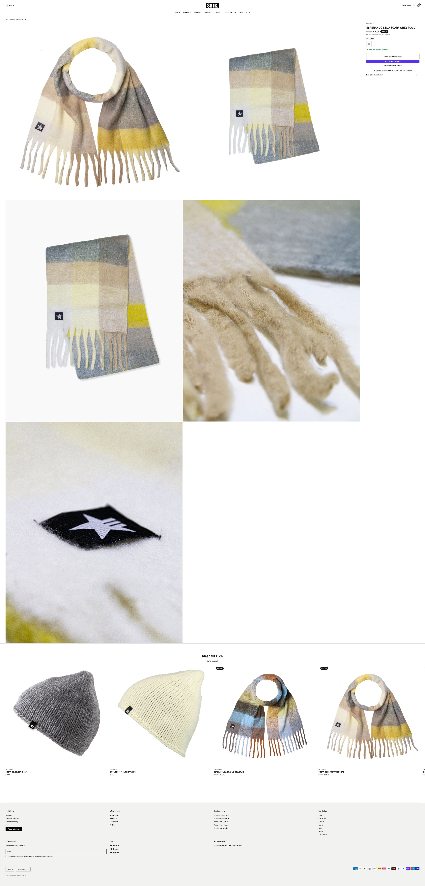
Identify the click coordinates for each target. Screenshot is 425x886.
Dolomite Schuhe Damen (221, 815)
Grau (369, 43)
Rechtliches (10, 811)
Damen (207, 12)
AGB (7, 825)
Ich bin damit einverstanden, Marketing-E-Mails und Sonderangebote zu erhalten (30, 856)
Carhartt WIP (322, 818)
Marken (186, 12)
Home (7, 19)
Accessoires (229, 12)
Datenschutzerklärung (12, 818)
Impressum (9, 815)
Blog (248, 12)
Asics (320, 815)
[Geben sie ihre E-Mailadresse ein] (104, 851)
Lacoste (321, 825)
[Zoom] (178, 27)
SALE (241, 12)
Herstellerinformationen (374, 75)
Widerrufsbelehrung (12, 822)
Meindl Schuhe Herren (221, 825)
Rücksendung (114, 818)
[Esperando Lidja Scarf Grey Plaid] (369, 715)
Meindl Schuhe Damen (221, 822)
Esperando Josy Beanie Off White (122, 772)
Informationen (115, 811)
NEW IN (177, 12)
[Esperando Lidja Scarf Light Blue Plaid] (264, 715)
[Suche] (414, 5)
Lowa (320, 828)
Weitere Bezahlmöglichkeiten (393, 65)
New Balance (323, 834)
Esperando (9, 769)
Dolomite (321, 822)
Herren (197, 12)
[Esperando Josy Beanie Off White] (160, 715)
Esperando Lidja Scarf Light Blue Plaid (229, 772)
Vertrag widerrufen (13, 829)
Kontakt (112, 825)
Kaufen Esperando (212, 661)
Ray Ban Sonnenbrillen (221, 828)
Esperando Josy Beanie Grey (16, 772)
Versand (374, 34)
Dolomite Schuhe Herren (221, 818)
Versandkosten (114, 815)
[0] (417, 5)
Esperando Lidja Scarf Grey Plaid (331, 772)
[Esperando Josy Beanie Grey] (56, 715)
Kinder (217, 12)
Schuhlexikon (114, 822)
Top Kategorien (219, 811)
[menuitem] (177, 12)
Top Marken (323, 811)
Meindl (321, 831)
